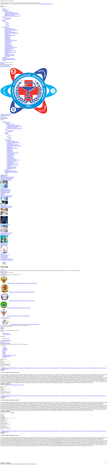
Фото (8, 134)
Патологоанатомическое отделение (11, 33)
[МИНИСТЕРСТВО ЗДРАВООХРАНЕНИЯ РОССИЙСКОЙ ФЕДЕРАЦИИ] (4, 283)
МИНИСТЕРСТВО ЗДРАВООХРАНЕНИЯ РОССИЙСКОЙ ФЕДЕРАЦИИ (22, 283)
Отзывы (4, 60)
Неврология (7, 34)
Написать (2, 63)
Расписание (5, 350)
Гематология (7, 43)
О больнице (5, 10)
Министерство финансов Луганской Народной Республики (18, 307)
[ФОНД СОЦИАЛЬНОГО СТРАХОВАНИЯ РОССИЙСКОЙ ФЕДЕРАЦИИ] (5, 324)
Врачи (4, 16)
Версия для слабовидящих (5, 66)
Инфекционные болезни (9, 55)
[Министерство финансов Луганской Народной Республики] (3, 307)
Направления (5, 27)
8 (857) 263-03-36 (6, 338)
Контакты (4, 57)
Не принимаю (8, 383)
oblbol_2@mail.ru (6, 65)
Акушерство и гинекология (10, 29)
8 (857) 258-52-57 (6, 334)
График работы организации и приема (12, 13)
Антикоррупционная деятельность (9, 59)
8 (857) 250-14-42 (3, 62)
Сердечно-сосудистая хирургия (11, 47)
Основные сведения (9, 11)
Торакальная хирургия (9, 48)
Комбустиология (8, 49)
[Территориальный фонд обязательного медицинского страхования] (4, 300)
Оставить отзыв (3, 275)
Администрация (8, 17)
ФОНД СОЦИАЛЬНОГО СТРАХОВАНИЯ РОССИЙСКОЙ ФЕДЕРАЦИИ (24, 324)
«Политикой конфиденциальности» (45, 3)
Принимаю (2, 383)
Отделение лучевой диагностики (11, 30)
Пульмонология (8, 39)
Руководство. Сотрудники (10, 14)
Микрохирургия (8, 31)
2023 (8, 26)
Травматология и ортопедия (10, 50)
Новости (6, 132)
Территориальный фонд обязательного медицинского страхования (22, 300)
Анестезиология (8, 28)
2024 (8, 25)
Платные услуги (6, 9)
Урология (7, 53)
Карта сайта (2, 342)
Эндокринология (8, 41)
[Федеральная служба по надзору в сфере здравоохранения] (3, 315)
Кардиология (7, 37)
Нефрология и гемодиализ (10, 35)
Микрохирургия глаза (9, 46)
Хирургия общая (8, 44)
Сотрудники (7, 18)
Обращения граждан (7, 356)
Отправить (2, 370)
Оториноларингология (9, 54)
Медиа (6, 133)
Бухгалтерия (7, 56)
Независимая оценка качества (8, 58)
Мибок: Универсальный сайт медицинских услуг (14, 384)
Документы (5, 349)
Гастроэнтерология (8, 42)
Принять (2, 5)
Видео (6, 24)
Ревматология (7, 38)
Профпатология (8, 51)
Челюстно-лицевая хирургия (10, 52)
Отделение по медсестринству (11, 32)
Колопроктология (8, 45)
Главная (4, 8)
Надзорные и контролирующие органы (12, 15)
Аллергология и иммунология (11, 40)
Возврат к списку (3, 271)
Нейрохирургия (8, 36)
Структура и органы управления (11, 12)
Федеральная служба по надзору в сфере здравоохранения (18, 315)
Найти (13, 412)
